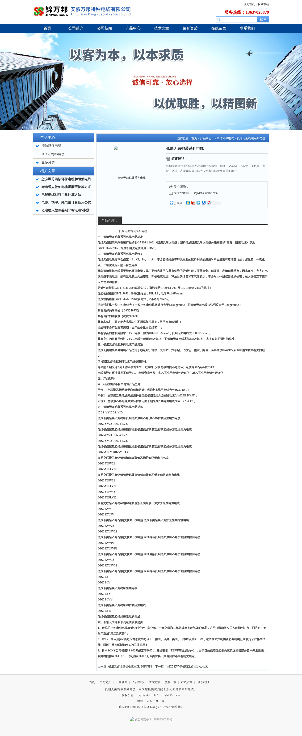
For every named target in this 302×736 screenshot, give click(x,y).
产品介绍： (109, 220)
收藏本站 (263, 4)
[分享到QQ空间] (187, 202)
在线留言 (187, 682)
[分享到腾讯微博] (198, 202)
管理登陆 (177, 707)
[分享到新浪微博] (193, 202)
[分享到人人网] (203, 202)
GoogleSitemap (160, 707)
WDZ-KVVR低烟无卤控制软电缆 (187, 666)
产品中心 (205, 138)
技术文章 (154, 682)
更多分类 (48, 162)
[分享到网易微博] (208, 202)
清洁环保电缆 (225, 138)
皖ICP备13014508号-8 (134, 707)
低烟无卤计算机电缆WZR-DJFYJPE (130, 666)
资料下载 (170, 682)
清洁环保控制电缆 (53, 154)
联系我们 (203, 682)
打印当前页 (181, 186)
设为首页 (249, 4)
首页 (194, 138)
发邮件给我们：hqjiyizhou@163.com (196, 193)
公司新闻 (121, 682)
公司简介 (105, 682)
